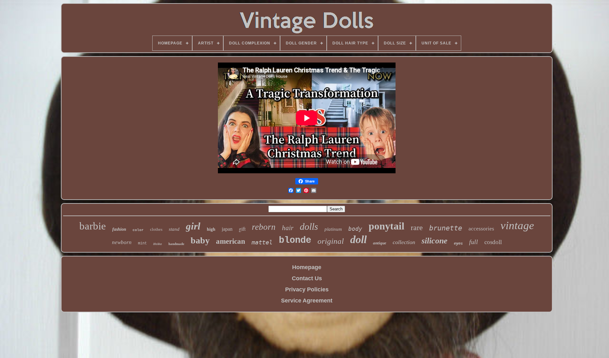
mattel (262, 242)
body (355, 228)
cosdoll (493, 242)
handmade (176, 244)
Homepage (306, 267)
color (138, 230)
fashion (119, 229)
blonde (295, 240)
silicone (435, 240)
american (230, 241)
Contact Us (307, 278)
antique (379, 243)
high (211, 229)
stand (174, 229)
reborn (264, 227)
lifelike (157, 244)
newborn (122, 242)
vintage (517, 225)
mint (142, 243)
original (331, 241)
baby (200, 240)
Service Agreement (306, 300)
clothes (156, 229)
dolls (309, 226)
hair (287, 228)
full (473, 241)
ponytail (386, 226)
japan (227, 229)
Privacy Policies (307, 289)
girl (193, 226)
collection (404, 242)
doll (358, 239)
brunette (445, 228)
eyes (458, 243)
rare (417, 227)
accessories (481, 229)
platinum (333, 229)
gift (242, 228)
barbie (92, 226)
